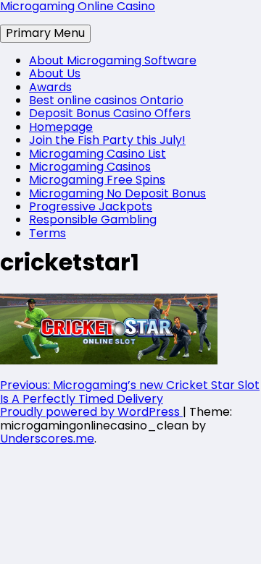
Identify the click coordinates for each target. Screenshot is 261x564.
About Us (54, 73)
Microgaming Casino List (97, 153)
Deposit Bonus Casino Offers (110, 113)
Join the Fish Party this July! (107, 140)
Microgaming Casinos (90, 166)
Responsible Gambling (93, 219)
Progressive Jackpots (90, 206)
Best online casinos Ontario (106, 100)
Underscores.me (47, 438)
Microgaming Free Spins (97, 179)
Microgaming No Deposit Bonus (117, 193)
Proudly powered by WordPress (91, 411)
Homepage (61, 127)
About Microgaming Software (112, 60)
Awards (50, 87)
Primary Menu (45, 33)
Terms (47, 233)
